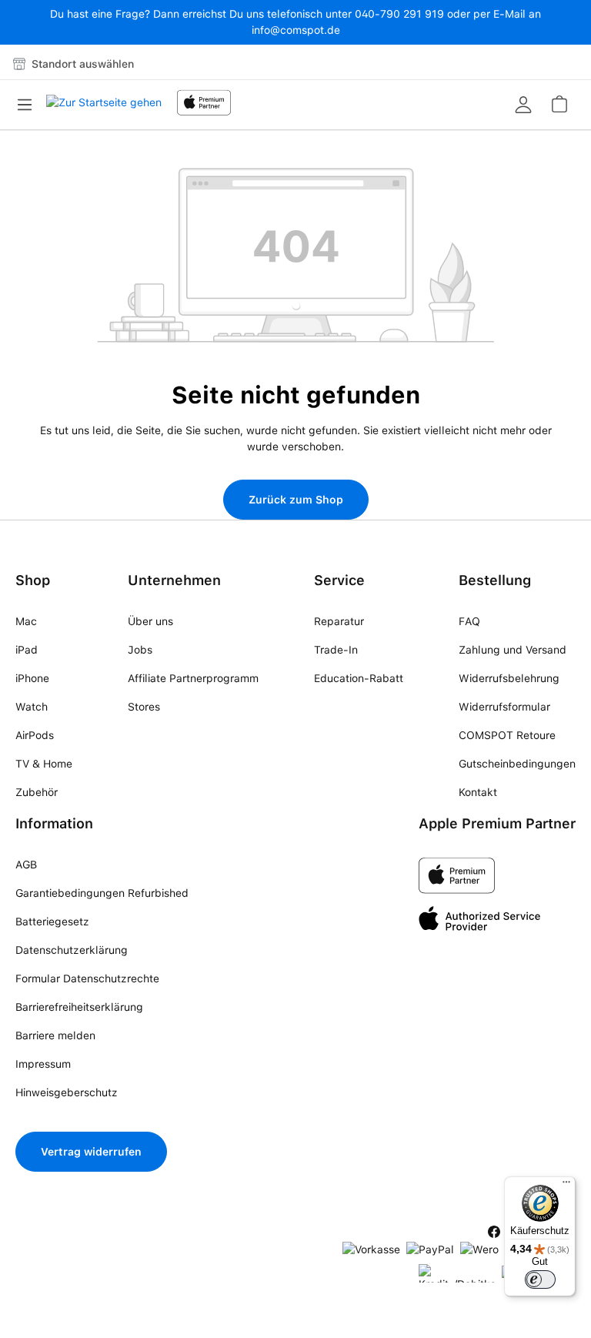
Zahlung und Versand (512, 650)
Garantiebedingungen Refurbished (102, 893)
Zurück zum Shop (296, 499)
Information (54, 823)
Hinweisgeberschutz (66, 1092)
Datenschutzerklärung (71, 950)
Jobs (140, 650)
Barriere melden (55, 1035)
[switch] (540, 1279)
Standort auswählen (81, 64)
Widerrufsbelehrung (509, 678)
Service (339, 580)
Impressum (43, 1064)
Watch (31, 707)
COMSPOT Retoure (507, 735)
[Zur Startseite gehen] (104, 107)
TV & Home (43, 764)
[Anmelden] (523, 104)
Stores (144, 707)
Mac (26, 621)
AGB (26, 864)
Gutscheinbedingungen (517, 764)
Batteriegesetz (52, 921)
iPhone (32, 678)
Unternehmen (174, 580)
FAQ (469, 621)
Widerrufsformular (504, 707)
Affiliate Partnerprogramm (193, 678)
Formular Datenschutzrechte (87, 978)
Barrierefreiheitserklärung (79, 1007)
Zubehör (36, 792)
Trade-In (336, 650)
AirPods (34, 735)
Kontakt (478, 792)
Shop (32, 580)
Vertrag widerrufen (91, 1152)
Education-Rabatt (358, 678)
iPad (26, 650)
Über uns (150, 621)
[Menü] (29, 104)
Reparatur (339, 621)
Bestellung (495, 580)
